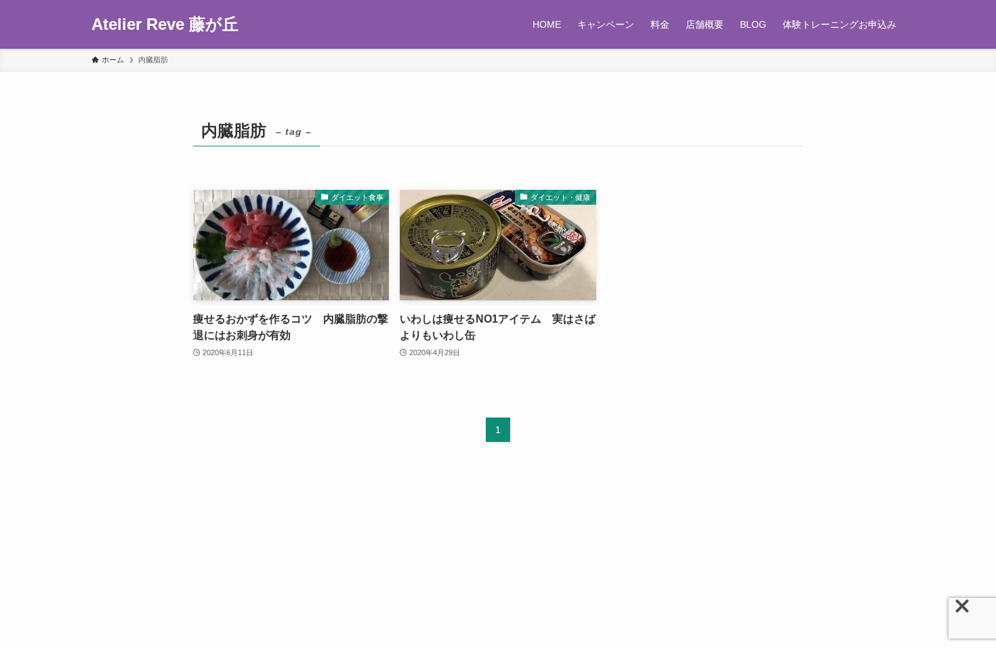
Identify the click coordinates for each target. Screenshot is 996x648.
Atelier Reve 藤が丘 (164, 24)
